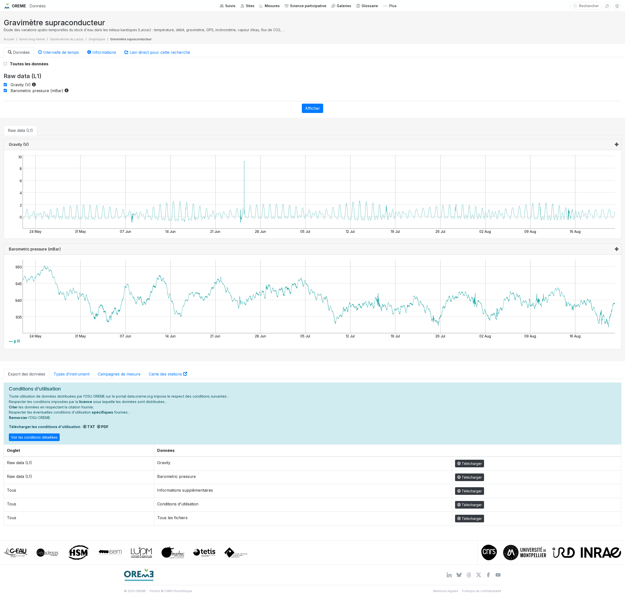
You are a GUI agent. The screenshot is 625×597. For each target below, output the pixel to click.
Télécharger (471, 463)
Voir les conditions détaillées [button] (34, 437)
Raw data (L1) (20, 130)
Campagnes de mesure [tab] (119, 374)
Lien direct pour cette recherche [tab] (159, 52)
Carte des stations (166, 374)
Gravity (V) (19, 84)
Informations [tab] (103, 52)
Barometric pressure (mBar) (36, 90)
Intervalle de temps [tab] (60, 52)
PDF (104, 427)
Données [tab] (21, 52)
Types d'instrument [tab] (71, 374)
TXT (90, 427)
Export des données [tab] (26, 374)
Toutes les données (27, 63)
